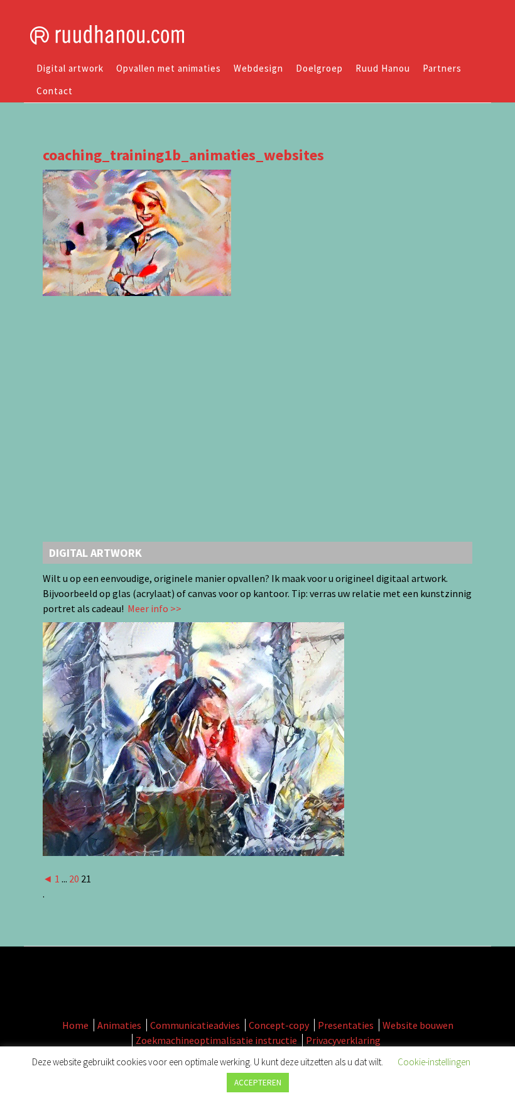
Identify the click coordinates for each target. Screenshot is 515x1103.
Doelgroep (319, 68)
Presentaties (346, 1025)
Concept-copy (279, 1025)
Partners (442, 68)
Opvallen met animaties (168, 68)
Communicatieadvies (195, 1025)
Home (75, 1025)
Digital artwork (70, 68)
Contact (54, 91)
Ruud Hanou (382, 68)
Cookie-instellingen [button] (434, 1062)
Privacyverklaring (343, 1040)
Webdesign (258, 68)
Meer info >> (154, 608)
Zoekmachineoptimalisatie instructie (216, 1040)
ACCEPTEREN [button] (257, 1082)
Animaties (119, 1025)
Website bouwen (417, 1025)
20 (74, 878)
